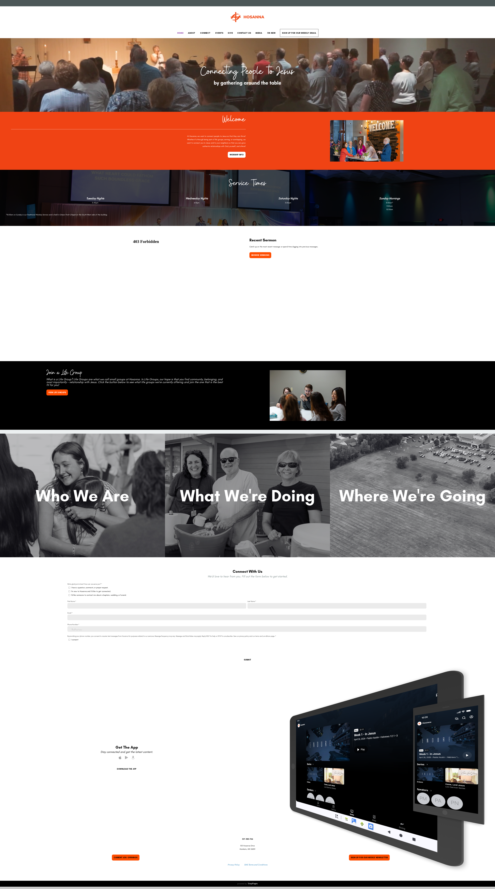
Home (180, 33)
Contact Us (244, 33)
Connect (205, 33)
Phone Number (72, 624)
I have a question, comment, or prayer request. (89, 587)
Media (259, 33)
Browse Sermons (260, 255)
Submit (247, 660)
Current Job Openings (125, 857)
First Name (71, 601)
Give (230, 33)
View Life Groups (57, 392)
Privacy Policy (234, 864)
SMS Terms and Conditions (255, 864)
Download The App (126, 769)
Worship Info (237, 155)
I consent (74, 639)
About (192, 33)
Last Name (251, 601)
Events (219, 33)
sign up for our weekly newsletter (369, 857)
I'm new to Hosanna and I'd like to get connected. (91, 591)
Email (69, 613)
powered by (247, 884)
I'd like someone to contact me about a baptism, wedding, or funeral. (99, 595)
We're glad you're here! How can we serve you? (84, 584)
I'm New (271, 33)
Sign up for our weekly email (299, 33)
